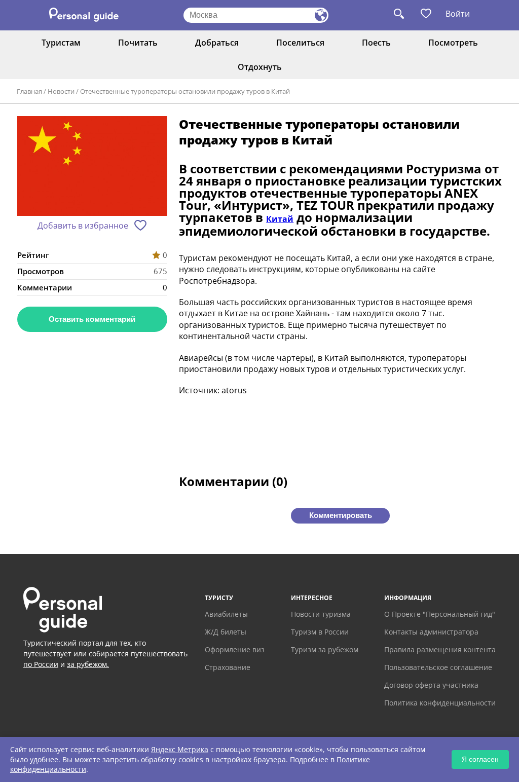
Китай (279, 219)
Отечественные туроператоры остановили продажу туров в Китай (185, 91)
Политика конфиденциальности (440, 702)
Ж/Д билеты (225, 632)
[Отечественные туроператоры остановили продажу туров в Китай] (92, 167)
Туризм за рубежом (324, 649)
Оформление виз (235, 649)
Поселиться (300, 42)
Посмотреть (453, 42)
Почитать (138, 42)
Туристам (61, 42)
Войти (458, 13)
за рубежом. (88, 664)
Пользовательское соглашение (438, 667)
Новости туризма (321, 614)
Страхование (227, 667)
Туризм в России (320, 632)
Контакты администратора (431, 632)
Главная (29, 91)
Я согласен (480, 759)
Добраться (217, 42)
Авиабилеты (226, 614)
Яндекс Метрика (179, 749)
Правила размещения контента (440, 649)
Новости (61, 91)
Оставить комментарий (92, 319)
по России (40, 664)
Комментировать (340, 515)
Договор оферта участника (431, 685)
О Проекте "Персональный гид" (439, 614)
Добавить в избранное (83, 225)
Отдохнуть (260, 66)
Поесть (376, 42)
